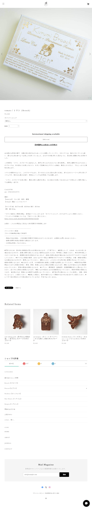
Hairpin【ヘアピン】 (12, 404)
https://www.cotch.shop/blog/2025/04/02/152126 (22, 219)
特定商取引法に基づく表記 (52, 493)
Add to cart (46, 139)
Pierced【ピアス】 (11, 388)
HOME (7, 432)
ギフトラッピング (11, 118)
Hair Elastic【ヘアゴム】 (13, 399)
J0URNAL (8, 443)
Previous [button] (2, 54)
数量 (6, 126)
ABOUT (7, 437)
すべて (11, 363)
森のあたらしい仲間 (11, 378)
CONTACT (8, 449)
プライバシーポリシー (39, 493)
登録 (64, 474)
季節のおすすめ (10, 409)
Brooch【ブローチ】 (12, 383)
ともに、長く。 (10, 420)
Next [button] (90, 54)
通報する (18, 287)
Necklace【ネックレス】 (13, 394)
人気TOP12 (8, 414)
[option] (46, 54)
